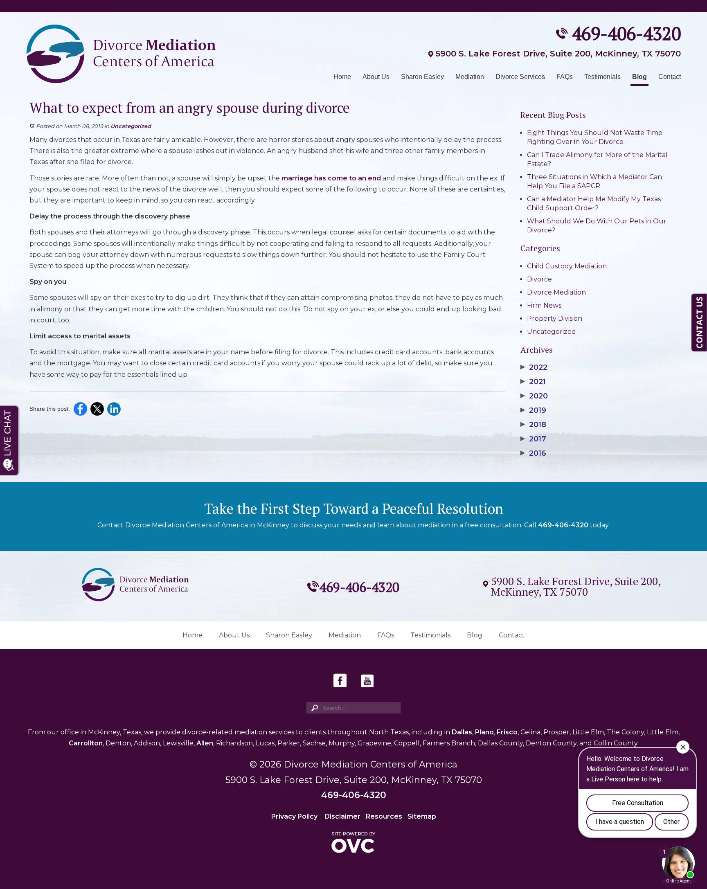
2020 (534, 396)
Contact (669, 76)
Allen (204, 743)
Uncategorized (130, 126)
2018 (533, 425)
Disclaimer (342, 816)
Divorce (539, 279)
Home (342, 76)
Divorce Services (520, 76)
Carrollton (86, 743)
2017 (533, 439)
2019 (533, 410)
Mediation (469, 76)
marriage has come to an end (331, 178)
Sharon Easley (422, 76)
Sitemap (422, 816)
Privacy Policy (294, 816)
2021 (533, 382)
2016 (533, 453)
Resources (384, 816)
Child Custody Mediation (567, 266)
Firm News (544, 305)
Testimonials (602, 76)
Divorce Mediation (556, 292)
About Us (376, 76)
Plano (484, 732)
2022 (533, 367)
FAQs (564, 76)
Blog (639, 76)
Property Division (554, 318)
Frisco (507, 732)
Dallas (462, 732)
